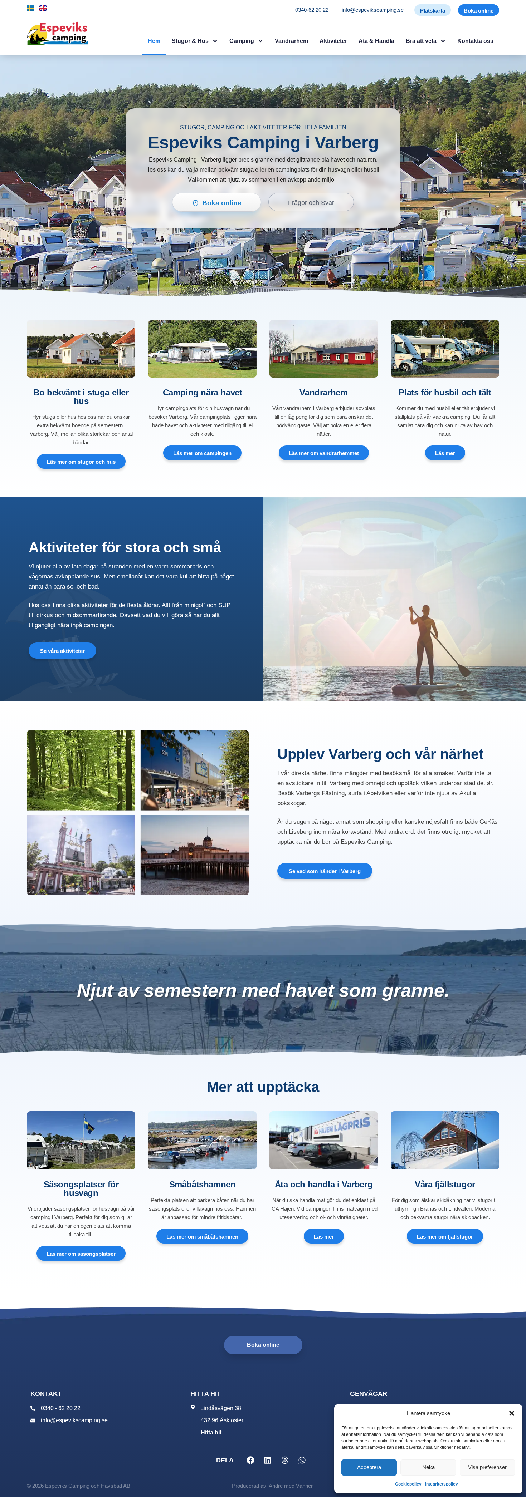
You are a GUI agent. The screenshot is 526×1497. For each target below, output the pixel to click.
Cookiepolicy (408, 1484)
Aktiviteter (333, 41)
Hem (154, 41)
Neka (428, 1467)
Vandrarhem (291, 41)
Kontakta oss (475, 41)
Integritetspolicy (441, 1484)
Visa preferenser (487, 1467)
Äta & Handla (376, 41)
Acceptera (369, 1467)
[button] (511, 1413)
